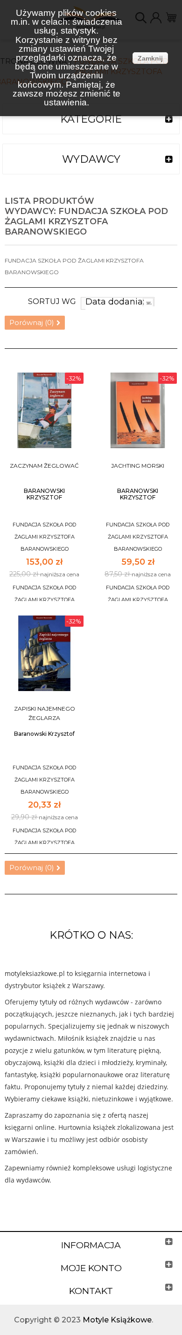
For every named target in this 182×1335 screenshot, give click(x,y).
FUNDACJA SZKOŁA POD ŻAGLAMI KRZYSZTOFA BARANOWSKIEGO (44, 536)
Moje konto (91, 1268)
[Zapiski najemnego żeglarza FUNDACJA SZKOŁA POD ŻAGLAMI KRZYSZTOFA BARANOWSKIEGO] (44, 653)
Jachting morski (137, 465)
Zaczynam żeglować (44, 465)
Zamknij (150, 58)
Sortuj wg (52, 301)
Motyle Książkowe (117, 1319)
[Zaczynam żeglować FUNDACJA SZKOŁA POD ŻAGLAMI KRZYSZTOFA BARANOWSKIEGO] (44, 410)
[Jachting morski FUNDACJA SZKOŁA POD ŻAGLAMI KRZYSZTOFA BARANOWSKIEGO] (137, 410)
